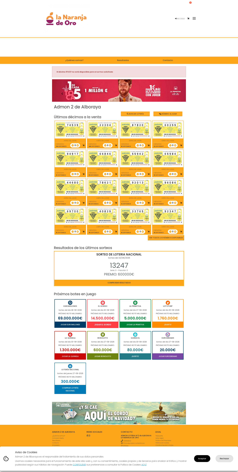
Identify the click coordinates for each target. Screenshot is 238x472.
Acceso (181, 18)
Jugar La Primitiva (135, 324)
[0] (189, 18)
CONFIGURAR (79, 464)
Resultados (56, 440)
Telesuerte (159, 436)
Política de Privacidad (163, 440)
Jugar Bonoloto (102, 356)
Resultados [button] (123, 60)
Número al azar (169, 114)
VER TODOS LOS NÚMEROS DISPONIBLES (166, 237)
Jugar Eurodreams (168, 356)
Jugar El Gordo (102, 324)
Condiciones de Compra (164, 445)
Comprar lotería (58, 438)
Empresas (56, 445)
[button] (62, 93)
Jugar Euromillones (70, 324)
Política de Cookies (162, 443)
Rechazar (224, 458)
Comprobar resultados (119, 282)
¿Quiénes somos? (58, 436)
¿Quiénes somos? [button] (74, 60)
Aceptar (202, 458)
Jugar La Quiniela (70, 356)
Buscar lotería (136, 114)
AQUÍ (143, 464)
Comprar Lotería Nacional (70, 389)
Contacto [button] (168, 60)
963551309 (127, 441)
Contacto (55, 443)
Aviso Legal (160, 438)
